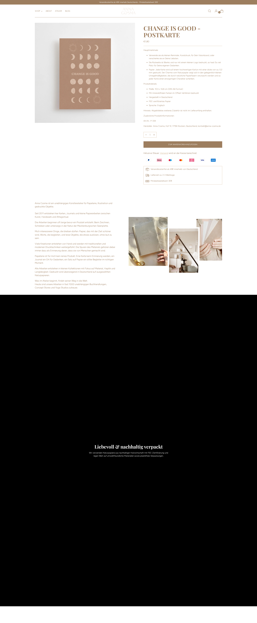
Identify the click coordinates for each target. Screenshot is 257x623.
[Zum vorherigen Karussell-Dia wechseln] (213, 618)
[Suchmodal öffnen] (209, 11)
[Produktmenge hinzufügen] (146, 134)
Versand (164, 153)
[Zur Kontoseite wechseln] (215, 11)
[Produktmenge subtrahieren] (154, 134)
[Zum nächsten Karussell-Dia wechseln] (220, 618)
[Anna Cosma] (128, 11)
